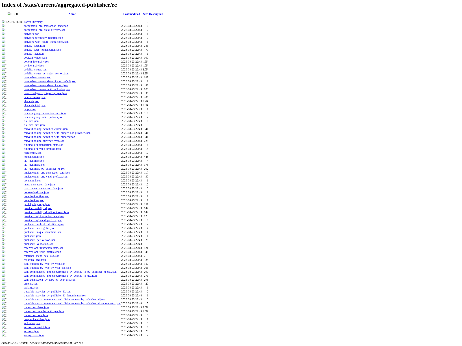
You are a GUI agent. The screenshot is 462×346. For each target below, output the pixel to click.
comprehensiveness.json (37, 77)
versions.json (31, 331)
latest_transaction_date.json (39, 184)
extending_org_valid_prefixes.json (43, 117)
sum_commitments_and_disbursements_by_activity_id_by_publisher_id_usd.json (70, 271)
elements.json (31, 101)
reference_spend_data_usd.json (41, 255)
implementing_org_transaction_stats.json (47, 172)
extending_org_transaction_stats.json (45, 113)
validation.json (32, 323)
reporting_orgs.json (35, 259)
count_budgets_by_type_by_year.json (45, 93)
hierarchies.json (33, 152)
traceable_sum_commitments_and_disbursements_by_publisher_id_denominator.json (72, 303)
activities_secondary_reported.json (43, 37)
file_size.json (31, 121)
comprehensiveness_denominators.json (46, 85)
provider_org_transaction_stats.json (44, 216)
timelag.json (31, 283)
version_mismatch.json (37, 327)
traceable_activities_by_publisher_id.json (47, 291)
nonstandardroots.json (36, 192)
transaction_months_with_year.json (44, 311)
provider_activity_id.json (38, 208)
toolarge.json (31, 287)
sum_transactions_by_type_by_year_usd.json (49, 279)
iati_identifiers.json (34, 164)
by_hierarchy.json (34, 65)
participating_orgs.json (37, 204)
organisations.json (34, 200)
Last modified (131, 13)
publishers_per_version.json (40, 239)
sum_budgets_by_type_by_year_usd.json (47, 267)
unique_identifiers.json (37, 319)
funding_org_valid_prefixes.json (42, 148)
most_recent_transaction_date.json (43, 188)
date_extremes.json (34, 97)
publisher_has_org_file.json (39, 228)
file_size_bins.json (34, 125)
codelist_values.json (35, 69)
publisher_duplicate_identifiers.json (44, 224)
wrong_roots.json (34, 335)
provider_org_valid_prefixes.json (43, 220)
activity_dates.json (34, 45)
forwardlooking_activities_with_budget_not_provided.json (57, 132)
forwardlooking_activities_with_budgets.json (49, 136)
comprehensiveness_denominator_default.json (50, 81)
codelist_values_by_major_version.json (46, 73)
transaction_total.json (36, 315)
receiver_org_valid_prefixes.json (42, 251)
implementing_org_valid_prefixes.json (45, 176)
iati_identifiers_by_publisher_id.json (44, 168)
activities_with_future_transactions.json (46, 41)
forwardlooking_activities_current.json (46, 128)
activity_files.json (34, 53)
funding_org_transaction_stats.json (43, 144)
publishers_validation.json (38, 243)
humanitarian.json (34, 156)
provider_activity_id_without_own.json (46, 212)
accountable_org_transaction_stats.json (46, 25)
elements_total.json (34, 105)
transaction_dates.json (36, 307)
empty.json (30, 109)
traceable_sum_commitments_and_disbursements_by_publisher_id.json (64, 299)
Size (145, 13)
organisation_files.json (36, 196)
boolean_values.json (35, 57)
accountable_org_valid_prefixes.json (45, 29)
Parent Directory (33, 21)
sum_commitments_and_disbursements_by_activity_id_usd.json (60, 275)
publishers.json (32, 236)
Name (72, 13)
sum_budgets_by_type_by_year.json (44, 263)
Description (156, 13)
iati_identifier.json (34, 160)
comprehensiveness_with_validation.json (47, 89)
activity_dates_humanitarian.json (42, 49)
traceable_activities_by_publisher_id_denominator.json (55, 295)
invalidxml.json (32, 180)
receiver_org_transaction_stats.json (44, 247)
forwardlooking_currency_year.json (44, 140)
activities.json (31, 33)
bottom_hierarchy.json (36, 61)
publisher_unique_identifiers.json (43, 232)
